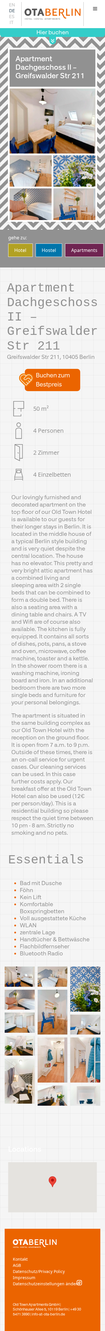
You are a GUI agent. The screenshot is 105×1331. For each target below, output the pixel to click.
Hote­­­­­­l (20, 250)
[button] (52, 380)
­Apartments (84, 250)
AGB (17, 1265)
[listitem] (20, 978)
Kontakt (20, 1259)
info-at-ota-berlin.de (48, 1314)
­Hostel (49, 250)
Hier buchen (52, 32)
